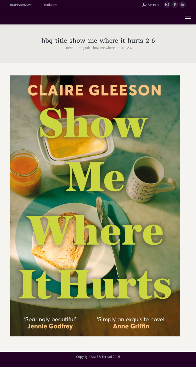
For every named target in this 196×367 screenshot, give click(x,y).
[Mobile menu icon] (188, 17)
